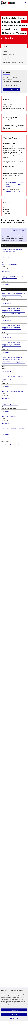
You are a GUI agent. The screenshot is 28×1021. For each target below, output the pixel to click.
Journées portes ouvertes (8, 54)
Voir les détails (6, 258)
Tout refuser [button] (14, 1014)
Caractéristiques (6, 56)
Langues (4, 59)
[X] (13, 444)
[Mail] (6, 444)
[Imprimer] (2, 444)
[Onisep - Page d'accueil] (11, 3)
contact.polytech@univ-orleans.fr (13, 108)
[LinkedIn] (9, 444)
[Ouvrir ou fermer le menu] (26, 2)
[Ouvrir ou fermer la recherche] (23, 2)
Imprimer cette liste (19, 230)
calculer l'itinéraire (12, 90)
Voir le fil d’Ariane (5, 8)
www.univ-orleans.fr (8, 106)
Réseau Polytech (14, 175)
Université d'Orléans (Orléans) (13, 191)
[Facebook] (17, 444)
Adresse (4, 48)
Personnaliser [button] (14, 1018)
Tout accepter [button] (14, 1010)
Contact (5, 51)
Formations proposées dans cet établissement (13, 62)
